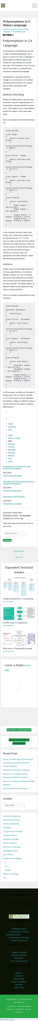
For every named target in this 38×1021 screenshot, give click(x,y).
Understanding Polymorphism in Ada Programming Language (16, 467)
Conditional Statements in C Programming (18, 599)
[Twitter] (6, 35)
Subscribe (7, 540)
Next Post (19, 557)
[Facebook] (4, 35)
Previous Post (19, 551)
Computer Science (10, 835)
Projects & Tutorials (19, 952)
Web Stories (19, 958)
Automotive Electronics (11, 820)
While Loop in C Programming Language (17, 648)
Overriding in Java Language (14, 497)
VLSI (5, 878)
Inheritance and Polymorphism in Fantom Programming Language (18, 483)
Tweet (10, 435)
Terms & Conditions (19, 982)
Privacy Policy (19, 979)
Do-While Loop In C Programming (15, 623)
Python (7, 870)
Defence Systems (9, 843)
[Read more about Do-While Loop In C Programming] (19, 613)
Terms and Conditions (24, 1006)
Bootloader (7, 828)
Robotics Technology (11, 874)
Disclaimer (19, 985)
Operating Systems (13, 935)
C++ (6, 866)
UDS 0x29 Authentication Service (15, 788)
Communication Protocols (12, 831)
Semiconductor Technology (19, 938)
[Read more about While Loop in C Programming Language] (19, 638)
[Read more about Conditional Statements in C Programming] (19, 586)
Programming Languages (12, 476)
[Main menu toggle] (35, 5)
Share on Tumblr (14, 438)
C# (23, 57)
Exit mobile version (7, 1019)
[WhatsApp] (13, 35)
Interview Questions (19, 955)
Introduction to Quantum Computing (16, 770)
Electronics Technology (11, 847)
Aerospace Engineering (11, 816)
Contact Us (19, 976)
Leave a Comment (10, 29)
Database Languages (11, 839)
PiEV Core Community (19, 961)
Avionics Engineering (11, 824)
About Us (19, 973)
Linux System (8, 855)
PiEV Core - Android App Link (19, 730)
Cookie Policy (19, 988)
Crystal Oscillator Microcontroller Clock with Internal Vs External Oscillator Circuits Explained (18, 762)
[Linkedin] (10, 35)
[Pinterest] (8, 35)
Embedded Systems (10, 851)
